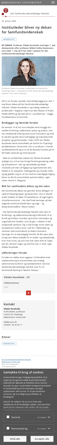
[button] (53, 2)
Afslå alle (15, 438)
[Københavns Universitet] (5, 12)
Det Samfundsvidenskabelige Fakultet (16, 359)
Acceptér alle (42, 438)
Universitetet (9, 39)
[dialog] (28, 407)
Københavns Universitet (11, 362)
